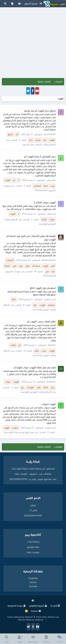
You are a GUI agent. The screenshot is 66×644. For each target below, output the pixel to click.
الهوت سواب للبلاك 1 (45, 202)
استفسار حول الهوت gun (43, 287)
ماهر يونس (51, 180)
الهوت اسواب (48, 404)
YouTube (33, 586)
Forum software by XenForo (33, 617)
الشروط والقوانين (36, 605)
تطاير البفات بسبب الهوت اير (41, 321)
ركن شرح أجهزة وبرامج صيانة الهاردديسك (20, 432)
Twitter (33, 582)
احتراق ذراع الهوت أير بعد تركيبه (40, 110)
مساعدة (34, 611)
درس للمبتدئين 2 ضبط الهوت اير (40, 156)
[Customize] (19, 3)
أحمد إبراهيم (50, 427)
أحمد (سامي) (50, 299)
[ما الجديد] (12, 3)
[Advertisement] (33, 43)
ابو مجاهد (51, 213)
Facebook (33, 578)
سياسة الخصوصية (15, 605)
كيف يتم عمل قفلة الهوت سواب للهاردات (34, 367)
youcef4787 (50, 134)
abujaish (52, 345)
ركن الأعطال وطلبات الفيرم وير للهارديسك (38, 392)
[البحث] (5, 3)
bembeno (51, 381)
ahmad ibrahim (49, 260)
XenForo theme (25, 619)
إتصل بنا (53, 605)
